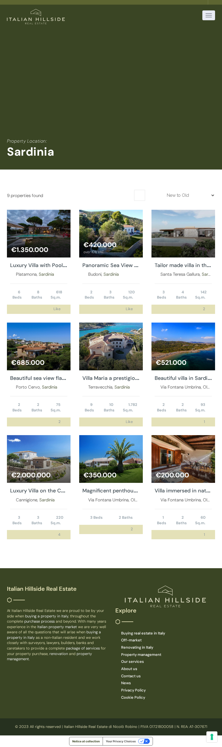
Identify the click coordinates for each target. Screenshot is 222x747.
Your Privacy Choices (121, 741)
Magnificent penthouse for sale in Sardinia (134, 490)
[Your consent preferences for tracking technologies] (211, 736)
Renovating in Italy (137, 647)
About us (129, 668)
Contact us (131, 676)
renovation (59, 653)
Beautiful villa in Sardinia (185, 378)
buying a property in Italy (46, 616)
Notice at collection (86, 741)
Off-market (131, 640)
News (126, 682)
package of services (83, 648)
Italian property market (57, 626)
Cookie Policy (133, 697)
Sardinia (46, 274)
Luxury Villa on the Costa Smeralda (53, 490)
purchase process (40, 621)
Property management (141, 654)
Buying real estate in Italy (143, 633)
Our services (132, 661)
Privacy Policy (133, 690)
